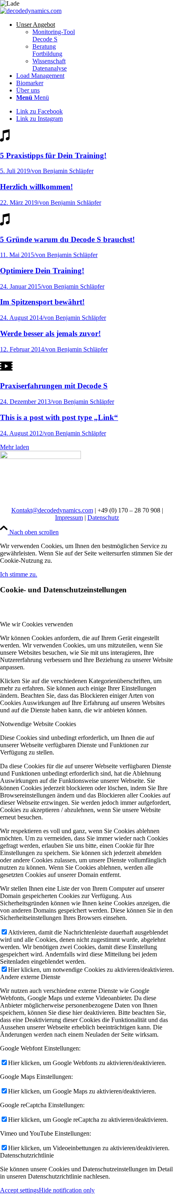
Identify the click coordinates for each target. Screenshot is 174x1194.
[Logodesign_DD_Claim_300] (31, 10)
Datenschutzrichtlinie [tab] (27, 1155)
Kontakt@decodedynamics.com (52, 510)
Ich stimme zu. (18, 574)
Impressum (69, 517)
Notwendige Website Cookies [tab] (38, 723)
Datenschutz (103, 517)
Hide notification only (67, 1190)
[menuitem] (95, 46)
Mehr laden (14, 447)
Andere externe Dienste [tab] (30, 976)
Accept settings (19, 1190)
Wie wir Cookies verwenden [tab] (36, 624)
